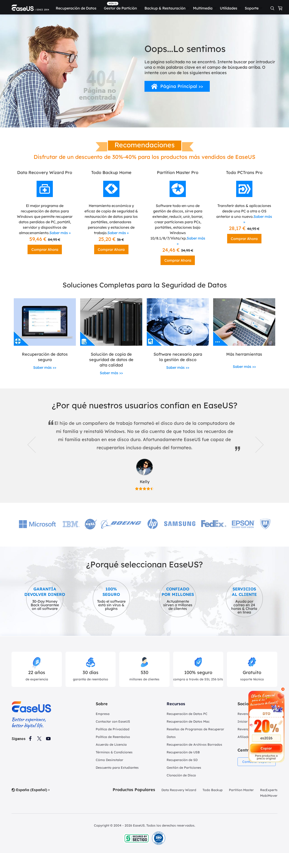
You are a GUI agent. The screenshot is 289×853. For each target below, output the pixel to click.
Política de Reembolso (113, 737)
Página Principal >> (181, 86)
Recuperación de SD (182, 760)
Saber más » (60, 232)
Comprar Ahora (44, 249)
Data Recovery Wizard (178, 790)
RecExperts (268, 790)
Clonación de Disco (181, 775)
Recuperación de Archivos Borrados (194, 745)
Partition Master (241, 790)
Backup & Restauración (165, 8)
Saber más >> (44, 367)
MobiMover (268, 796)
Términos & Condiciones (114, 752)
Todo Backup (213, 790)
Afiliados (244, 737)
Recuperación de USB (183, 752)
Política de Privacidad (112, 729)
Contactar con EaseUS (113, 721)
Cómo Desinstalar (109, 760)
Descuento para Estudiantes (117, 768)
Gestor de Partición (120, 8)
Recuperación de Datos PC (187, 714)
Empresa (103, 714)
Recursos (176, 703)
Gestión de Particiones (184, 768)
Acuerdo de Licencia (111, 745)
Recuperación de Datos (76, 8)
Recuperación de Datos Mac (188, 721)
